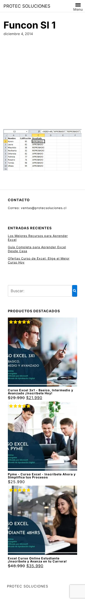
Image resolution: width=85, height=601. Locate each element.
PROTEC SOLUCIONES (26, 6)
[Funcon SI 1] (42, 151)
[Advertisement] (42, 81)
